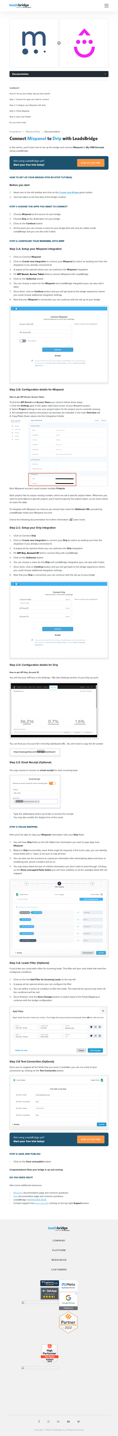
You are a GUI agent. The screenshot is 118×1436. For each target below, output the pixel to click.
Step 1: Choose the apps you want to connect (29, 99)
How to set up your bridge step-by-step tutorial (29, 93)
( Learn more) (77, 519)
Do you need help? (17, 122)
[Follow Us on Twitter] (78, 1422)
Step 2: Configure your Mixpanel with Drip (27, 105)
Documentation (20, 74)
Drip (16, 1196)
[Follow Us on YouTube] (68, 1422)
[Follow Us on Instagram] (48, 1422)
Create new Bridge (69, 192)
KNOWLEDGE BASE (36, 1199)
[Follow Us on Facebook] (39, 1422)
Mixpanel (18, 1192)
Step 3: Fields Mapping (19, 110)
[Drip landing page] (84, 43)
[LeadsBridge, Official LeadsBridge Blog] (20, 5)
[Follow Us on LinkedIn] (58, 1422)
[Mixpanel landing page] (33, 43)
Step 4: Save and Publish (20, 116)
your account (41, 1203)
